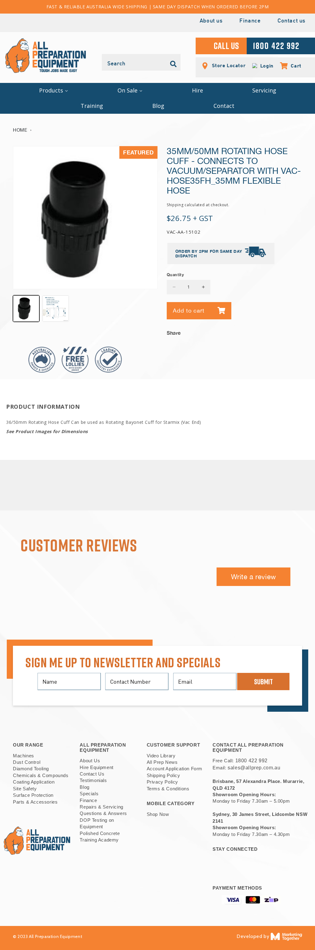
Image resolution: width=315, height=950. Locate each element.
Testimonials (93, 780)
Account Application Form (174, 768)
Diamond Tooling (31, 768)
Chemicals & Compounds (41, 775)
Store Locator (228, 65)
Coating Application (33, 781)
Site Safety (25, 788)
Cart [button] (293, 65)
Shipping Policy (163, 775)
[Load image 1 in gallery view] (26, 308)
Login (265, 65)
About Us (90, 760)
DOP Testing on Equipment (97, 823)
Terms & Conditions (168, 788)
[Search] (173, 64)
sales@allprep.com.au (254, 767)
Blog (84, 787)
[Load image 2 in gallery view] (55, 308)
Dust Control (26, 762)
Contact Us (92, 773)
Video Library (161, 755)
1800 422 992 (251, 760)
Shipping (175, 204)
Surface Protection (33, 795)
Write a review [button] (253, 577)
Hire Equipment (96, 767)
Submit (263, 681)
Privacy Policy (162, 781)
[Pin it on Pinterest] (297, 331)
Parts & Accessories (35, 802)
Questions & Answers (103, 813)
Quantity (175, 274)
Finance (250, 21)
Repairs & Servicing (101, 806)
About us (211, 21)
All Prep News (162, 762)
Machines (23, 755)
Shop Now (158, 814)
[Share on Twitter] (278, 331)
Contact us (291, 21)
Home (20, 130)
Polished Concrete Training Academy (100, 836)
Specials (89, 793)
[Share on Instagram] (288, 331)
